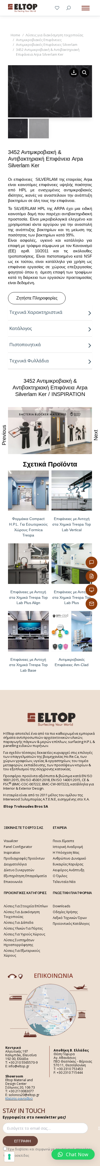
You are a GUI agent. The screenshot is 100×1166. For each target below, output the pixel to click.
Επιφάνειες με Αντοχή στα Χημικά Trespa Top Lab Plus (71, 597)
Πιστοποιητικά (25, 344)
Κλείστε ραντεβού (19, 1098)
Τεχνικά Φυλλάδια (29, 361)
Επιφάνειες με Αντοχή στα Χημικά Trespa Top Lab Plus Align (28, 597)
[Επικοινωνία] (91, 562)
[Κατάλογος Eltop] (91, 576)
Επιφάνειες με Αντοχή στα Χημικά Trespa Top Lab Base (28, 665)
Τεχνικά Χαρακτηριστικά (35, 312)
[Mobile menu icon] (85, 8)
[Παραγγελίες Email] (91, 604)
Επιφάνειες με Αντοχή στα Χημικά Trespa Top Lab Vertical (71, 524)
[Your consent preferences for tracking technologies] (9, 1157)
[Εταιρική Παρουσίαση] (91, 590)
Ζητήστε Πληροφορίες (37, 298)
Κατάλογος (20, 328)
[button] (73, 1154)
